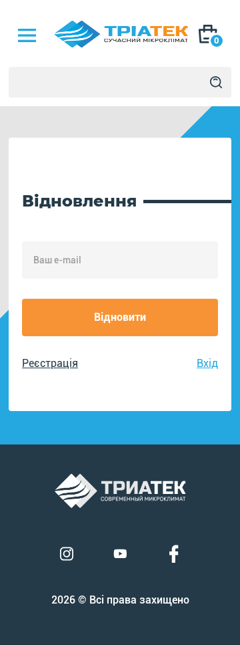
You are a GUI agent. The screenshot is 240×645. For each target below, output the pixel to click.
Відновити (120, 317)
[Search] (216, 82)
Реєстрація (50, 363)
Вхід (207, 363)
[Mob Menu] (27, 35)
